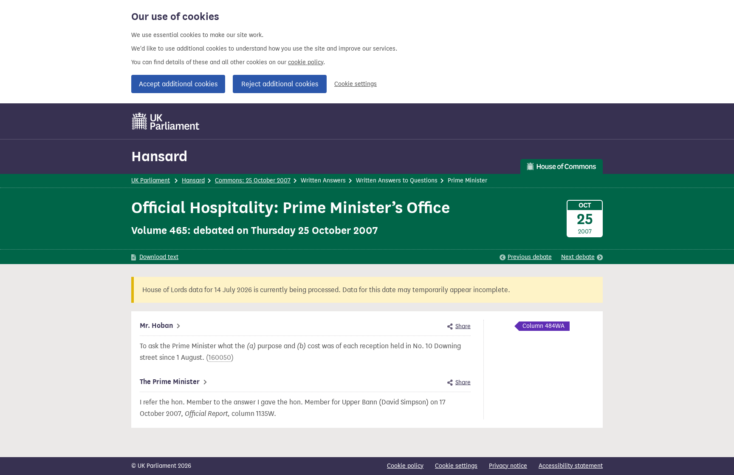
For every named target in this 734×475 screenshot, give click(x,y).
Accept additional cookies (178, 84)
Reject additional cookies (279, 84)
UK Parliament (150, 180)
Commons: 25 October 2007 (253, 180)
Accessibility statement (571, 465)
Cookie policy (405, 465)
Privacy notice (508, 465)
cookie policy (305, 62)
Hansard (159, 156)
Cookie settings (355, 84)
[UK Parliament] (165, 121)
